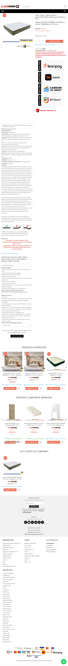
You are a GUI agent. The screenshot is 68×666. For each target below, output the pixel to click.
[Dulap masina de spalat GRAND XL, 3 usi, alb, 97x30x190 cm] (56, 412)
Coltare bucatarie (7, 606)
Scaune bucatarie (7, 610)
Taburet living (6, 598)
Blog (4, 562)
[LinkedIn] (35, 522)
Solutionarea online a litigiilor (32, 556)
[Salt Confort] (56, 377)
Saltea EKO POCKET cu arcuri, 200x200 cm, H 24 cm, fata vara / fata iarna (12, 374)
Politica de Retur (28, 554)
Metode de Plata (28, 549)
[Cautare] (65, 6)
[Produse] (2, 11)
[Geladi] (12, 377)
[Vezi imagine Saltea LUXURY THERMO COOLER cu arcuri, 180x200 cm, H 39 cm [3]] (27, 46)
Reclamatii (27, 558)
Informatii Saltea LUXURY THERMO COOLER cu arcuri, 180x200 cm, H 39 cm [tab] (17, 125)
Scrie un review (17, 336)
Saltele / (42, 15)
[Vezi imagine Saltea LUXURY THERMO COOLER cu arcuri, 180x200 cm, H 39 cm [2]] (24, 46)
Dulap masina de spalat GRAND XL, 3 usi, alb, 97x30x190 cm (55, 424)
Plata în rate (27, 547)
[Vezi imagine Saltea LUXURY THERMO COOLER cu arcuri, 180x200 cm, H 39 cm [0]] (18, 46)
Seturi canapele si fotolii (9, 583)
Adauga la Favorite (42, 36)
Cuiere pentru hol (7, 617)
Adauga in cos (54, 41)
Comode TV (6, 590)
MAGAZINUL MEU (8, 540)
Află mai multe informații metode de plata (12, 290)
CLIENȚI (26, 540)
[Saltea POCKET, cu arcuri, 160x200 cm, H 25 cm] (56, 362)
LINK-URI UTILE (7, 570)
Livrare (26, 551)
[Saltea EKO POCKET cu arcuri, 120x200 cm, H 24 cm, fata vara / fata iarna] (34, 362)
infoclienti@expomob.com (35, 534)
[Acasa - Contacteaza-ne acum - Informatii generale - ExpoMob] (10, 6)
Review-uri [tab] (6, 325)
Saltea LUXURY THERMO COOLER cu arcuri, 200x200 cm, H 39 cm (12, 478)
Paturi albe (5, 631)
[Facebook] (25, 522)
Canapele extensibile (8, 573)
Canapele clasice (7, 586)
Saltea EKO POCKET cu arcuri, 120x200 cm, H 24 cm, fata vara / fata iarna (34, 374)
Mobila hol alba (7, 641)
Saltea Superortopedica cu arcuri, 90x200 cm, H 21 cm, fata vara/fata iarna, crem (34, 424)
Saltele (20, 257)
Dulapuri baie (6, 614)
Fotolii (4, 588)
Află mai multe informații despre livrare (11, 323)
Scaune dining (6, 612)
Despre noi (5, 549)
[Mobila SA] (12, 427)
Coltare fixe (6, 581)
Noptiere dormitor (7, 602)
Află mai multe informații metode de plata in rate (14, 292)
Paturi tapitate (6, 604)
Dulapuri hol (6, 621)
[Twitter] (32, 522)
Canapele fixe (6, 575)
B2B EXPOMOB (7, 545)
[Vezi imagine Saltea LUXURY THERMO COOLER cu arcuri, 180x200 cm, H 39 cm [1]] (21, 46)
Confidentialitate (7, 556)
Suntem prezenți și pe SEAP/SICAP (12, 543)
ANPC (25, 560)
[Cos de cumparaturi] (65, 11)
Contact (5, 560)
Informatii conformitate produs (9, 253)
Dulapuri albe (6, 637)
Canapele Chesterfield (8, 577)
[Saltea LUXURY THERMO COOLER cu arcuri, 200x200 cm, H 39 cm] (12, 466)
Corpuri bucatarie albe (8, 629)
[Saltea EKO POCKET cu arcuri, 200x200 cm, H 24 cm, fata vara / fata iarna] (12, 362)
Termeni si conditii (7, 554)
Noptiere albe (6, 633)
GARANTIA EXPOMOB (30, 543)
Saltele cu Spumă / (51, 15)
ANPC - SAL (27, 562)
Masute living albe (7, 625)
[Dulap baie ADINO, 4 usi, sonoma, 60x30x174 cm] (12, 412)
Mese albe (5, 623)
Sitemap (5, 564)
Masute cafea (6, 594)
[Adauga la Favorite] (19, 388)
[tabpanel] (17, 28)
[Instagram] (42, 522)
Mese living (5, 592)
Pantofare (5, 619)
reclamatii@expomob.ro (9, 566)
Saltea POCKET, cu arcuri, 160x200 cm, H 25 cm (55, 374)
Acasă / (37, 15)
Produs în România (13, 261)
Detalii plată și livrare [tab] (8, 265)
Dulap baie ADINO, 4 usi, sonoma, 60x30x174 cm (12, 424)
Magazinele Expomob (8, 547)
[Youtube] (29, 522)
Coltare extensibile (7, 579)
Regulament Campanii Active (10, 551)
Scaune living (6, 596)
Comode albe (6, 635)
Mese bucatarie (7, 608)
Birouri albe (6, 639)
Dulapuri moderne (7, 600)
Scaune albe (6, 627)
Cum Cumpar (27, 545)
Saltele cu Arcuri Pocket (13, 259)
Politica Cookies (7, 558)
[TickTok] (39, 522)
